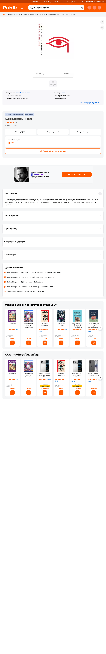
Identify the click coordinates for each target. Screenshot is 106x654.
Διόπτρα (63, 93)
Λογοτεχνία (49, 277)
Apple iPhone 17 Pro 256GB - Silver (77, 375)
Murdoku (12, 324)
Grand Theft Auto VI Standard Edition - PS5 (28, 325)
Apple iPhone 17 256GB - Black (93, 374)
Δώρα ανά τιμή (30, 291)
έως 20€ (41, 291)
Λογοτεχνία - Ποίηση (36, 14)
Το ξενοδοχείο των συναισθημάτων (93, 325)
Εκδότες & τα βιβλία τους (30, 286)
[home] (10, 7)
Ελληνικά (24, 14)
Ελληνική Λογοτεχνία (52, 14)
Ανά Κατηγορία (37, 272)
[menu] (22, 8)
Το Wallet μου (48, 1)
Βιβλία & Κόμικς (13, 14)
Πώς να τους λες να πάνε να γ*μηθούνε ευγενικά (77, 325)
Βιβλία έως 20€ (39, 282)
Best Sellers (25, 272)
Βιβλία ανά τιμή (26, 282)
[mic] (82, 7)
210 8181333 (36, 1)
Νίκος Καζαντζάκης (23, 93)
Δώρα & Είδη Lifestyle (15, 291)
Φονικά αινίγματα (45, 324)
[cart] (99, 8)
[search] (31, 7)
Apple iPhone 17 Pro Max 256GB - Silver (44, 375)
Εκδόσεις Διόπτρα (47, 286)
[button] (96, 2)
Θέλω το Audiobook (76, 174)
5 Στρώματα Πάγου (61, 324)
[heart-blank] (89, 8)
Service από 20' (78, 1)
